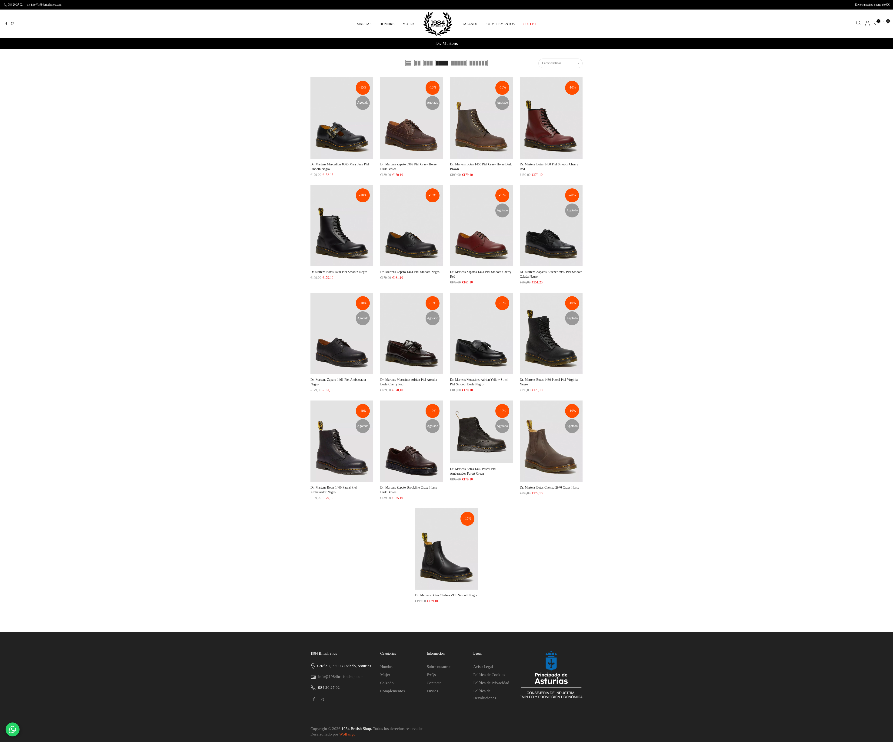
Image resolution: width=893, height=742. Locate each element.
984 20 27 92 (15, 4)
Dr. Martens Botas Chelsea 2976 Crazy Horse (549, 487)
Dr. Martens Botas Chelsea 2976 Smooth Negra (446, 595)
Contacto (434, 683)
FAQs (431, 675)
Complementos (392, 691)
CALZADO (470, 24)
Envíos (432, 691)
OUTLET (529, 24)
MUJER (408, 24)
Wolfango (347, 734)
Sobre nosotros (439, 666)
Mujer (385, 675)
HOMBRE (387, 24)
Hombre (386, 666)
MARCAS (364, 24)
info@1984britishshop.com (46, 4)
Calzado (387, 683)
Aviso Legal (483, 666)
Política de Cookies (489, 675)
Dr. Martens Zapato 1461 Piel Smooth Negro (410, 272)
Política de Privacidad (491, 683)
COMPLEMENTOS (500, 24)
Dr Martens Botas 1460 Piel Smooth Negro (338, 272)
